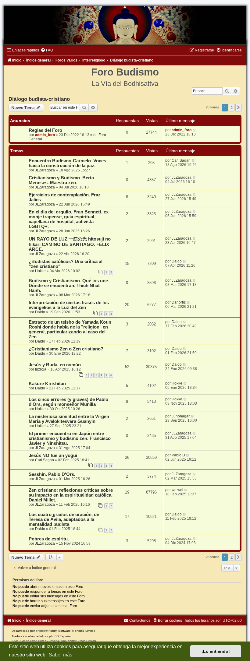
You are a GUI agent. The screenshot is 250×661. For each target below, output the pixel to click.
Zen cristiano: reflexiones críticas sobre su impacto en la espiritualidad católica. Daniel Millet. (71, 495)
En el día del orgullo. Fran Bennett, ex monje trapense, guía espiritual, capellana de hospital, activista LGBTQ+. (69, 219)
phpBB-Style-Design (82, 640)
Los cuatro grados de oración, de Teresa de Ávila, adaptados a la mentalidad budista (64, 519)
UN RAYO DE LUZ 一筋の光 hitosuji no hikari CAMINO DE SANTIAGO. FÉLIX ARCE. (70, 244)
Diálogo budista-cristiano (39, 99)
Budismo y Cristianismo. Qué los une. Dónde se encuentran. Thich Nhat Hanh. (69, 285)
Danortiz (179, 302)
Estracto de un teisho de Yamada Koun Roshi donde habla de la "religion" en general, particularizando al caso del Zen (70, 329)
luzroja (40, 369)
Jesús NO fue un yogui (53, 455)
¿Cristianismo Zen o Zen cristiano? (66, 348)
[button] (238, 107)
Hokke (40, 271)
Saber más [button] (60, 654)
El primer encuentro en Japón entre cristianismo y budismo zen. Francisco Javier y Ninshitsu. (70, 438)
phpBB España (60, 636)
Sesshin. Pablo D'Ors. (52, 474)
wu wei (177, 490)
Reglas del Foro (45, 130)
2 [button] (231, 107)
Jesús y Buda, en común (55, 364)
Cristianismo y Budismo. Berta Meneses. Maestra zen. (61, 180)
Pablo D (178, 455)
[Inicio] (125, 25)
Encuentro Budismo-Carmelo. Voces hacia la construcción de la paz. (67, 163)
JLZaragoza (45, 170)
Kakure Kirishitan (47, 383)
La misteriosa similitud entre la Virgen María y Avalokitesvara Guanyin (69, 419)
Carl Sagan (181, 160)
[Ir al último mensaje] (194, 130)
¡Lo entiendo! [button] (216, 651)
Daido (177, 261)
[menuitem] (47, 50)
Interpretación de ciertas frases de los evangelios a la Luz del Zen (69, 305)
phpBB (40, 630)
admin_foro (45, 135)
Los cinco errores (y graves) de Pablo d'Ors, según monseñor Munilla (68, 402)
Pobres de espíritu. (49, 538)
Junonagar (181, 416)
